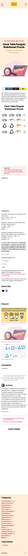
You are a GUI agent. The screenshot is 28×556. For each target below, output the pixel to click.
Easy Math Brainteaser (7, 359)
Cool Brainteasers (9, 40)
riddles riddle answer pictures (10, 380)
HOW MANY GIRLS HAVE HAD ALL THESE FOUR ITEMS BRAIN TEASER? (13, 171)
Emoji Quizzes (5, 505)
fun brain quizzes (14, 375)
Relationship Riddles (7, 525)
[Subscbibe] (22, 88)
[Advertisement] (14, 23)
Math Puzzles (20, 40)
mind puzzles (17, 377)
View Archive (5, 411)
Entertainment (5, 507)
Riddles (12, 378)
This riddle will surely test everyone (10, 342)
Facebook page (16, 279)
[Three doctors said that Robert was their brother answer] (14, 314)
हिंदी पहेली (3, 537)
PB (6, 553)
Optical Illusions (6, 521)
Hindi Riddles (5, 513)
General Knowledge (7, 511)
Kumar (11, 50)
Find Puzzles (5, 509)
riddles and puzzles (19, 378)
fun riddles (21, 375)
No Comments (14, 52)
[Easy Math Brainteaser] (14, 351)
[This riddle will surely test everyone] (14, 334)
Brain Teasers (6, 375)
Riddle (8, 378)
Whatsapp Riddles (6, 533)
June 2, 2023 (19, 50)
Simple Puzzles (5, 529)
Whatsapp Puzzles (6, 531)
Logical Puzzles (5, 517)
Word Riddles (5, 535)
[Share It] (8, 88)
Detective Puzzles (6, 503)
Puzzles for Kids (6, 523)
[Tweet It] (15, 88)
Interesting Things (6, 515)
